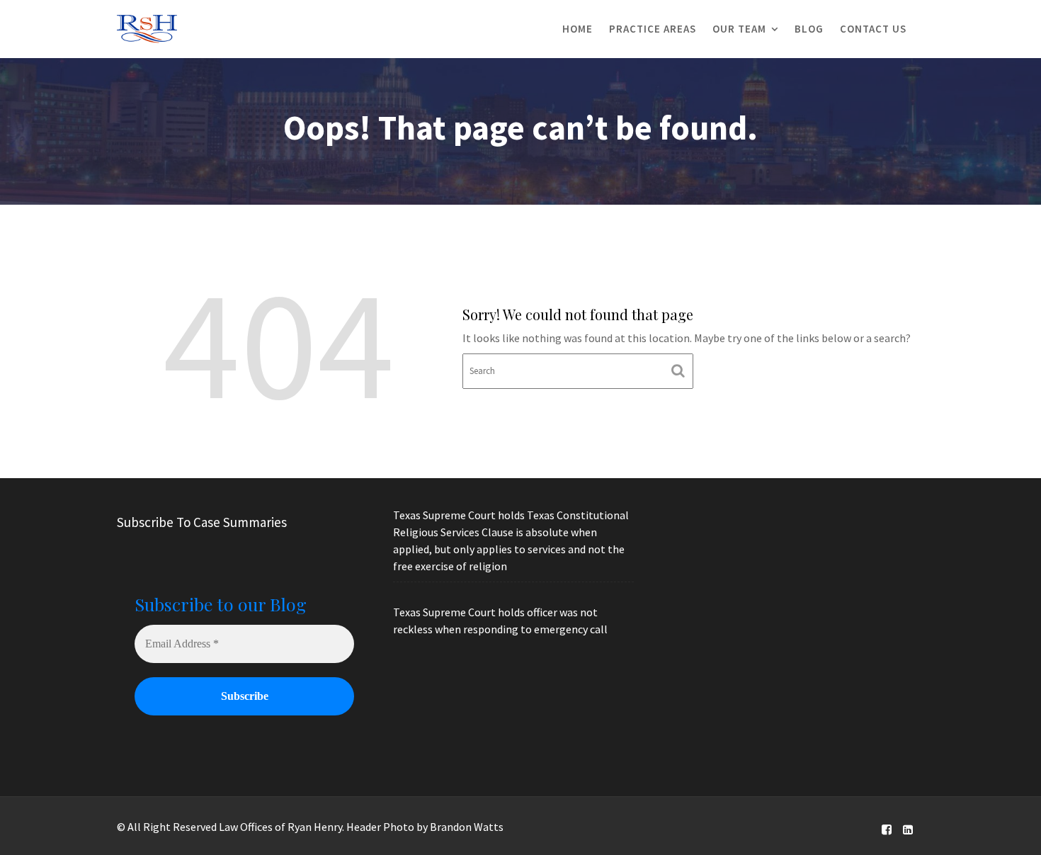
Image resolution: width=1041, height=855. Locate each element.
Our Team (739, 28)
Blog (809, 28)
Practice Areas (652, 28)
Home (577, 28)
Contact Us (873, 28)
